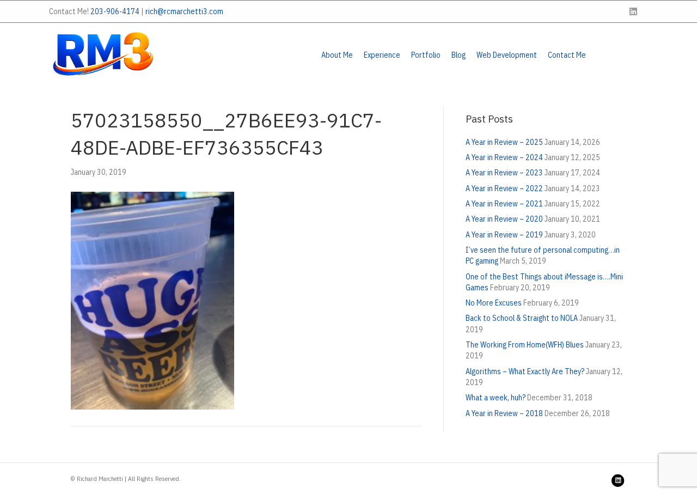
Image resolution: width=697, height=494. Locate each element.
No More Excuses (494, 303)
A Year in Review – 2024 (504, 157)
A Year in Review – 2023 (504, 173)
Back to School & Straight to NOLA (522, 318)
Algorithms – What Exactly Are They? (525, 371)
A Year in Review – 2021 (504, 204)
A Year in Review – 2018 (504, 413)
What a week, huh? (495, 397)
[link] (337, 55)
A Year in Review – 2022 (504, 188)
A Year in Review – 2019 (504, 235)
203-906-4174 (114, 11)
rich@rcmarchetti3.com (184, 11)
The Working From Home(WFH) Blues (525, 345)
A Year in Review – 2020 (504, 219)
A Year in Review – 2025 (504, 142)
